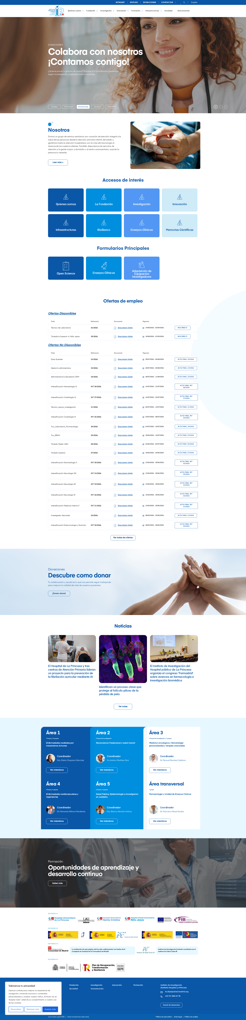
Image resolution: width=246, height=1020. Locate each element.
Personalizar (16, 1009)
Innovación (121, 11)
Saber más (57, 883)
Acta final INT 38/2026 (186, 386)
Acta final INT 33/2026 (186, 484)
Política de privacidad (164, 1017)
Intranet (120, 2)
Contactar (167, 2)
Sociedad (168, 11)
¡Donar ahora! (59, 593)
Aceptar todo (50, 1009)
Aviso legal (178, 1017)
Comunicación (184, 11)
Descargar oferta (125, 328)
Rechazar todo (33, 1009)
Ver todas (123, 707)
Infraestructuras (152, 11)
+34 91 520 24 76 (173, 996)
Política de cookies (191, 1017)
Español (194, 2)
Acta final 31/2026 (186, 407)
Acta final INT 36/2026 (186, 417)
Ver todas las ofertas (123, 538)
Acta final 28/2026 (186, 444)
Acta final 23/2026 (186, 515)
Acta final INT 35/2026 (186, 462)
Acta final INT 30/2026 (186, 525)
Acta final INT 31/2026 (186, 506)
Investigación (106, 11)
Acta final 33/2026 (186, 368)
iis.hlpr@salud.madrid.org (177, 992)
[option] (54, 107)
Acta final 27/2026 (186, 453)
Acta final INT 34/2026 (186, 473)
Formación (135, 11)
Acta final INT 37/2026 (186, 397)
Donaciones (149, 2)
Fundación (90, 11)
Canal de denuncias (171, 1005)
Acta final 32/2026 (186, 377)
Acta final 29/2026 (186, 435)
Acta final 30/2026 (186, 426)
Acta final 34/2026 (186, 359)
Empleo (134, 2)
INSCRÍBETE (182, 328)
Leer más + (58, 162)
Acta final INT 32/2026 (186, 495)
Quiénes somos (74, 11)
